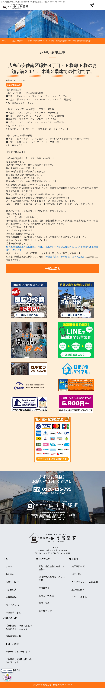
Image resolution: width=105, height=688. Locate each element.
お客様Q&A (11, 597)
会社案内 (10, 574)
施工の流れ (77, 574)
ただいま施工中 (14, 85)
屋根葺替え (44, 587)
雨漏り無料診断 (13, 636)
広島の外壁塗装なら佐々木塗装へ (52, 568)
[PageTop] (102, 679)
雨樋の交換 (44, 603)
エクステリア (45, 611)
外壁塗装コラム (13, 612)
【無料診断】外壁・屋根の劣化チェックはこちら (19, 627)
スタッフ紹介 (12, 581)
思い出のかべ (12, 605)
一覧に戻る (52, 268)
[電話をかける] (92, 5)
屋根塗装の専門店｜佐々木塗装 (52, 578)
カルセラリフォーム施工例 (85, 581)
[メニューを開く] (100, 5)
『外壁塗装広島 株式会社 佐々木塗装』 (64, 256)
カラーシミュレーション (18, 651)
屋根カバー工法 (46, 595)
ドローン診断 (12, 643)
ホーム (9, 566)
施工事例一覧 (78, 566)
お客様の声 (11, 589)
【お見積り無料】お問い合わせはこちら (19, 661)
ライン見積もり (13, 670)
